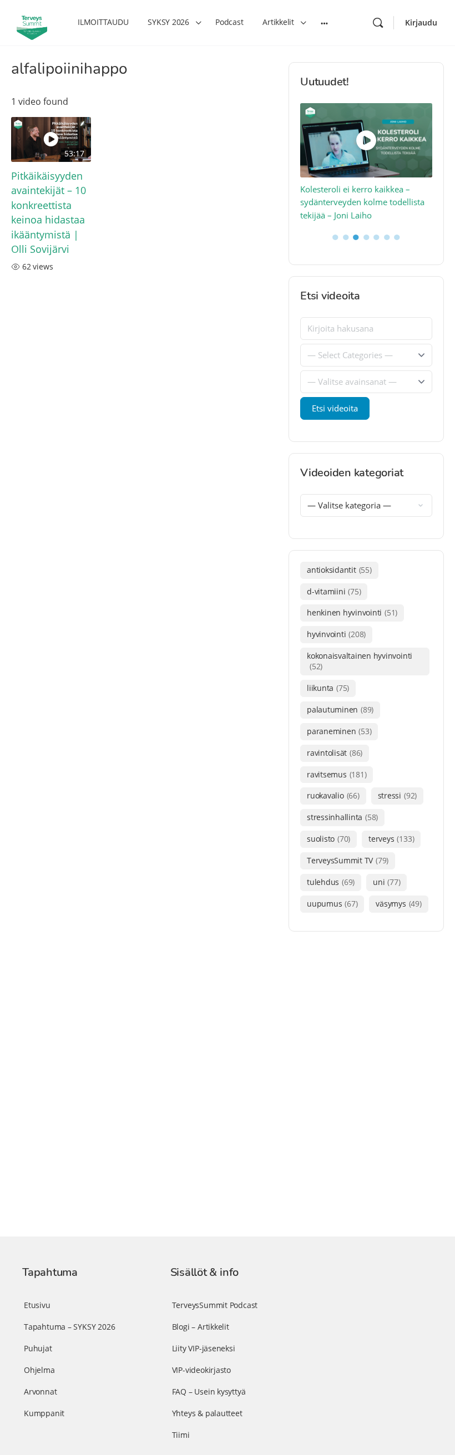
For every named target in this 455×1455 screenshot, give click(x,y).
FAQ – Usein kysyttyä (209, 1391)
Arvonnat (40, 1391)
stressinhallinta (342, 817)
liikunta (328, 688)
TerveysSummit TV (347, 860)
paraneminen (339, 731)
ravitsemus (336, 774)
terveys (391, 838)
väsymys (398, 903)
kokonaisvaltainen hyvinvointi (359, 660)
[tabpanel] (366, 163)
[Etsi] (378, 22)
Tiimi (181, 1434)
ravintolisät (334, 752)
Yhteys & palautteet (207, 1413)
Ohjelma (39, 1370)
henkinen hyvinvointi (352, 612)
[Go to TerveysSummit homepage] (32, 21)
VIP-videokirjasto (201, 1370)
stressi (397, 795)
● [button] (335, 236)
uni (386, 882)
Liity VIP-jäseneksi (203, 1348)
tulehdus (331, 882)
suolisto (328, 838)
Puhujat (38, 1348)
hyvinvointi (336, 634)
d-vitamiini (334, 591)
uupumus (332, 903)
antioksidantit (339, 569)
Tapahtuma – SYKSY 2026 (69, 1326)
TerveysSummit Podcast (215, 1305)
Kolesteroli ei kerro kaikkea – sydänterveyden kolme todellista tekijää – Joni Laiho (362, 202)
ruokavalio (333, 795)
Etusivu (37, 1305)
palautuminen (340, 709)
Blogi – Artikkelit (200, 1326)
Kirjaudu (421, 22)
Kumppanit (44, 1413)
